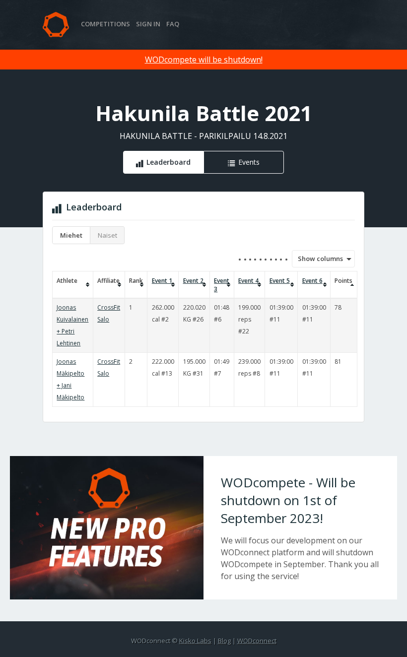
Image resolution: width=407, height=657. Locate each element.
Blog (224, 640)
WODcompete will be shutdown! (204, 59)
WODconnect (256, 640)
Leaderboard (168, 162)
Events (249, 162)
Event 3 (221, 284)
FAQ (172, 23)
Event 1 (162, 280)
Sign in (148, 23)
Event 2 (193, 280)
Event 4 (248, 280)
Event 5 (280, 280)
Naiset (107, 235)
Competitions (105, 23)
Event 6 (312, 280)
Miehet (71, 235)
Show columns (317, 258)
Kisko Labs (195, 640)
